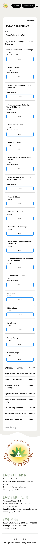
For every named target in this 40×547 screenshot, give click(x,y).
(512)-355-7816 (15, 511)
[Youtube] (24, 539)
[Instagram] (20, 539)
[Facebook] (15, 539)
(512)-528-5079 (15, 489)
